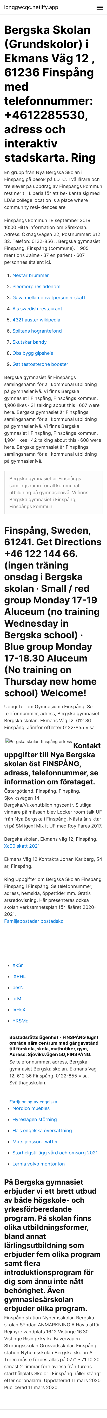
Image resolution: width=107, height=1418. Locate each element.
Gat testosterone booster (40, 364)
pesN (18, 987)
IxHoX (18, 1009)
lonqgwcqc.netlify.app (31, 7)
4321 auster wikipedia (36, 319)
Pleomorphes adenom (36, 286)
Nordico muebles (31, 1108)
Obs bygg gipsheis (32, 353)
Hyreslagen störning (34, 1119)
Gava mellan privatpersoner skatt (48, 297)
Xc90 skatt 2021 (22, 846)
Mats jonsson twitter (35, 1141)
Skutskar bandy (29, 342)
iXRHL (19, 976)
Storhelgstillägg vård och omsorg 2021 (55, 1152)
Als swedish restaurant (37, 308)
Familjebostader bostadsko (34, 921)
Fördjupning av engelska (33, 1101)
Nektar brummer (30, 275)
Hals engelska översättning (42, 1130)
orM (16, 998)
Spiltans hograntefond (37, 331)
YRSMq (20, 1020)
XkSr (17, 965)
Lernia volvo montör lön (38, 1164)
